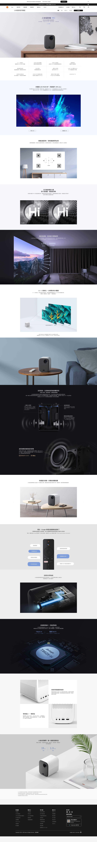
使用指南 (41, 817)
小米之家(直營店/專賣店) (20, 815)
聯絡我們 (29, 817)
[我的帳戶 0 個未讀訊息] (88, 7)
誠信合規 (53, 819)
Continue (63, 1)
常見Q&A (29, 813)
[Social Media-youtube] (72, 812)
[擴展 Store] (13, 7)
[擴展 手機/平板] (20, 7)
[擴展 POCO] (46, 7)
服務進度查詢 (42, 819)
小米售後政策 (42, 821)
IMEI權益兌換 (18, 817)
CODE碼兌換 (18, 813)
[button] (88, 1)
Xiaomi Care (18, 821)
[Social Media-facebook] (67, 812)
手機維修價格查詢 (43, 815)
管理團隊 (53, 813)
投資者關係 (54, 821)
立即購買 (78, 10)
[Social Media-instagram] (69, 812)
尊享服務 (41, 825)
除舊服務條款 (30, 819)
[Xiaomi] (7, 7)
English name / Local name (75, 832)
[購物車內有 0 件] (84, 7)
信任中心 (53, 823)
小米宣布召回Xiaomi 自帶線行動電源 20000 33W (47, 4)
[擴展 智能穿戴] (27, 7)
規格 (62, 10)
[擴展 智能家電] (34, 7)
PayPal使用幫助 (30, 815)
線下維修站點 (42, 813)
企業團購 (17, 819)
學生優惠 (17, 825)
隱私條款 (53, 815)
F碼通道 (70, 10)
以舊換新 (17, 823)
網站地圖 (36, 832)
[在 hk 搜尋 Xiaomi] (80, 7)
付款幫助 (29, 811)
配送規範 (41, 823)
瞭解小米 (53, 811)
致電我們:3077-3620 (43, 827)
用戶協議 (53, 817)
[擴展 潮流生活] (41, 7)
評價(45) (65, 10)
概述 (58, 10)
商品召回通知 (42, 811)
